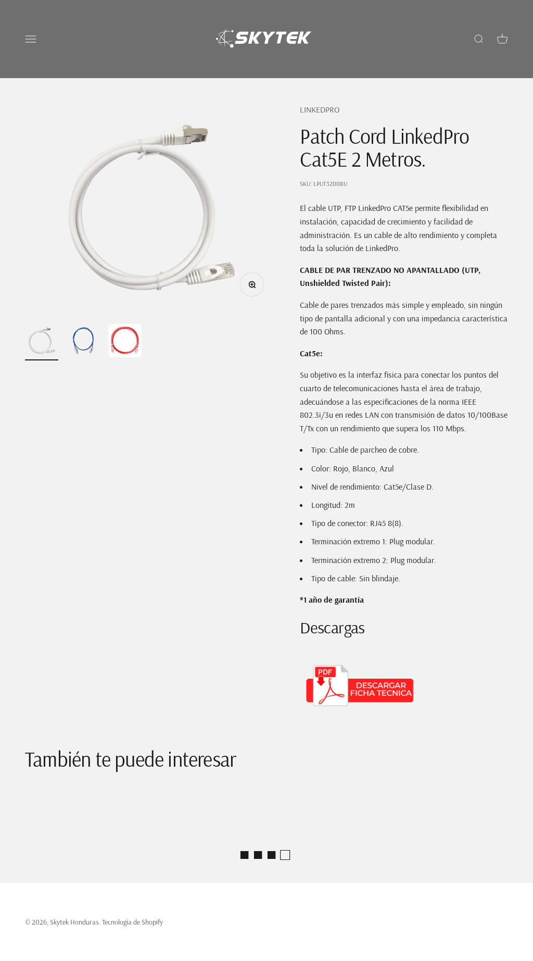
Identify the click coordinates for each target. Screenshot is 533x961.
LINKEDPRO (319, 109)
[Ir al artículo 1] (41, 342)
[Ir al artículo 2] (83, 342)
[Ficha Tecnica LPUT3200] (404, 685)
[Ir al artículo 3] (125, 342)
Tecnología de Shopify (132, 922)
